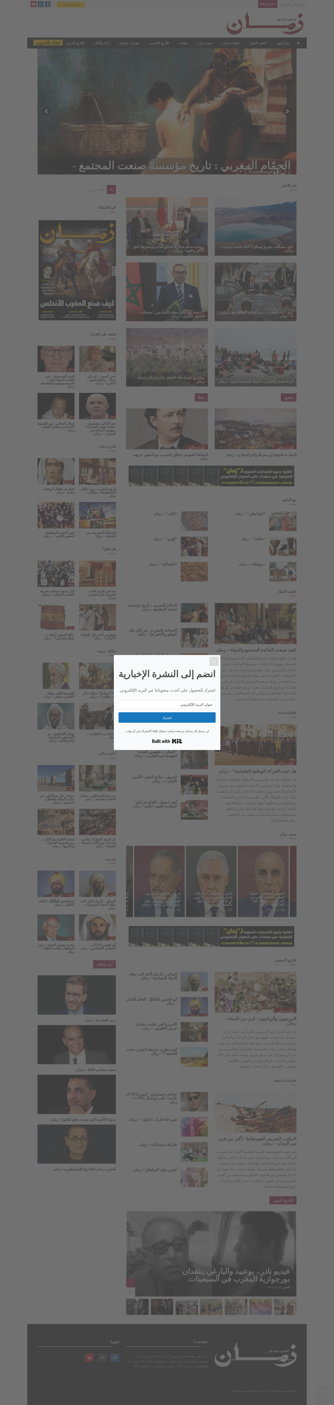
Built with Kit (167, 741)
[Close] (214, 661)
